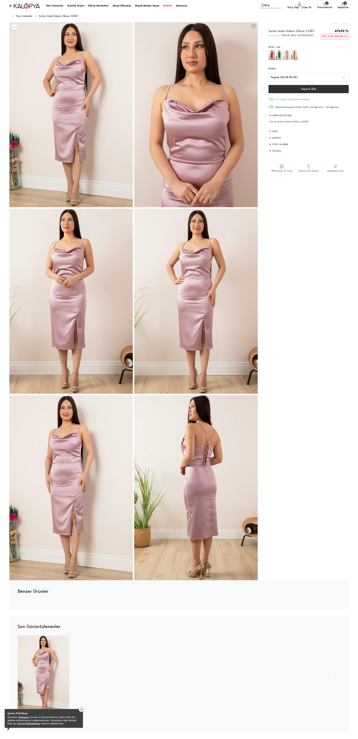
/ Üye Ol (306, 7)
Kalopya (24, 717)
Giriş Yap (293, 7)
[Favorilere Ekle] (253, 26)
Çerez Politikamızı (29, 723)
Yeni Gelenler (24, 16)
